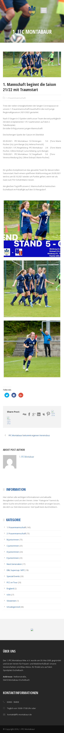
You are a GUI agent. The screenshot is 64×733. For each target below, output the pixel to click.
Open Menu (43, 10)
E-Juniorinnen (13, 571)
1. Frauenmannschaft (16, 98)
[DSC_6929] (32, 64)
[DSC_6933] (32, 349)
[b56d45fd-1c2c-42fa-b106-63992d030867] (32, 228)
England (10, 602)
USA (8, 608)
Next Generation (14, 577)
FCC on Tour (12, 595)
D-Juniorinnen (13, 565)
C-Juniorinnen (13, 559)
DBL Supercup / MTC (16, 583)
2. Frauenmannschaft (16, 547)
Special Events (13, 589)
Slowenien (11, 614)
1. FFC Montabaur (40, 456)
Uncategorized (13, 620)
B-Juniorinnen (13, 553)
